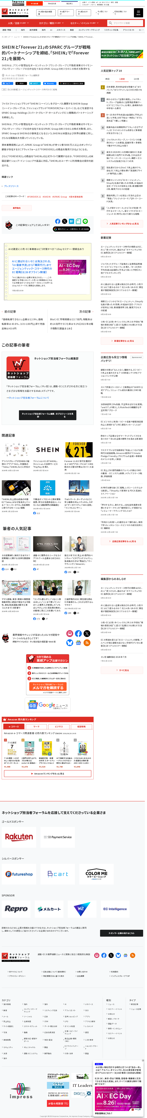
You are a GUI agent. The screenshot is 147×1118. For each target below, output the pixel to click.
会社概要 (80, 976)
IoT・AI (98, 2)
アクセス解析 (90, 1021)
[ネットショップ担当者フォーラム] (15, 959)
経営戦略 (81, 726)
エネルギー (85, 4)
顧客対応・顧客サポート (30, 1039)
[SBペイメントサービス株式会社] (57, 837)
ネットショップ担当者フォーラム (15, 12)
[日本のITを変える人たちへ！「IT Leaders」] (82, 1086)
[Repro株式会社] (16, 909)
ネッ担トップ (6, 37)
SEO (87, 1010)
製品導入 (69, 3)
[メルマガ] (69, 633)
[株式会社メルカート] (49, 909)
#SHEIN (47, 196)
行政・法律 (69, 1053)
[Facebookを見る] (104, 955)
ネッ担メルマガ (83, 12)
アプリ (87, 1016)
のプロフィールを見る (48, 415)
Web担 (52, 641)
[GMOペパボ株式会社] (96, 874)
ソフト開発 (91, 2)
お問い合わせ (82, 971)
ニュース (17, 37)
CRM (46, 1021)
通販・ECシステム (30, 1053)
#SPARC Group (59, 196)
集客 (72, 29)
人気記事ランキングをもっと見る (124, 223)
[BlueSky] (69, 642)
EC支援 (106, 4)
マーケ (36, 726)
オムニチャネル (29, 1047)
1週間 (122, 79)
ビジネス (59, 726)
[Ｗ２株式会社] (82, 909)
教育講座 (100, 4)
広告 (46, 1016)
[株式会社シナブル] (115, 909)
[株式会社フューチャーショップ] (19, 874)
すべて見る (124, 670)
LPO (66, 1021)
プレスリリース (11, 186)
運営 (87, 1032)
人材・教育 (89, 1040)
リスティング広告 (111, 29)
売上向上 (7, 1021)
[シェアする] (57, 221)
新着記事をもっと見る (124, 340)
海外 (23, 29)
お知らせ (111, 1014)
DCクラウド (106, 2)
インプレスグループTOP (120, 976)
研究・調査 (114, 2)
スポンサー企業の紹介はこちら (122, 933)
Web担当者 (52, 3)
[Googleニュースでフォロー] (125, 955)
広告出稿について (120, 12)
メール (5, 1016)
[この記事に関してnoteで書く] (78, 221)
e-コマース (14, 726)
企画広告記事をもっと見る (124, 541)
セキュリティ (8, 1047)
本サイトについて (15, 971)
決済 (5, 1053)
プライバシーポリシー (17, 976)
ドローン (93, 4)
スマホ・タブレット (30, 1026)
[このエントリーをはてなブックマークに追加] (71, 221)
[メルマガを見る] (96, 955)
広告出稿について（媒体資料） (54, 971)
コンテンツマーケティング (89, 29)
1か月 (136, 79)
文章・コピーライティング (71, 1032)
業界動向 (47, 1053)
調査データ (112, 1023)
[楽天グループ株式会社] (19, 837)
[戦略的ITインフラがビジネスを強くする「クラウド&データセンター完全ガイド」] (58, 1077)
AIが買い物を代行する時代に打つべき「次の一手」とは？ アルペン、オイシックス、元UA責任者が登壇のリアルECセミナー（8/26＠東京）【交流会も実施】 (118, 1070)
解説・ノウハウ (113, 1019)
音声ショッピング (71, 1016)
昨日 (108, 79)
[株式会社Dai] (57, 874)
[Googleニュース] (78, 642)
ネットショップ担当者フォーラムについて (29, 397)
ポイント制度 (70, 1026)
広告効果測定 (49, 1032)
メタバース (61, 29)
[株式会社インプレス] (21, 1091)
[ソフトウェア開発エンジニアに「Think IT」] (82, 1077)
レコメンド (89, 1026)
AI (51, 29)
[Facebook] (78, 633)
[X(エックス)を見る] (111, 955)
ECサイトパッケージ (71, 1047)
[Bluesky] (118, 955)
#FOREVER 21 (34, 196)
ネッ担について (102, 12)
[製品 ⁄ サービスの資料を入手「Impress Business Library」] (58, 1095)
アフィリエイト (128, 29)
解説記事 (134, 1004)
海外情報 (33, 29)
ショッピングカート (91, 1047)
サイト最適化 (8, 1026)
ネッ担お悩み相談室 (45, 12)
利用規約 (114, 971)
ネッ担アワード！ (65, 12)
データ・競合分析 (50, 1026)
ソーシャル (28, 1016)
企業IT (84, 2)
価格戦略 (7, 1040)
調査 (87, 1053)
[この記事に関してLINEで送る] (85, 221)
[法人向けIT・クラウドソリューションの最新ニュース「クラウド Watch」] (58, 1086)
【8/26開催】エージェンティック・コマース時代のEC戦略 (32, 89)
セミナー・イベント (115, 1009)
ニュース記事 (136, 1009)
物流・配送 (48, 1040)
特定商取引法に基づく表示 (53, 976)
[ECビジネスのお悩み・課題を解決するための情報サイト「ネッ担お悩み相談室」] (58, 1104)
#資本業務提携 (76, 196)
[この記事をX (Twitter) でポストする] (64, 221)
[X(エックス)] (87, 633)
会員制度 (27, 1021)
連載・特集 (6, 29)
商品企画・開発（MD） (70, 1039)
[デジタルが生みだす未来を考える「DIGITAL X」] (82, 1095)
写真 (5, 1032)
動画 (25, 1032)
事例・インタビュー (115, 1028)
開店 (46, 1047)
